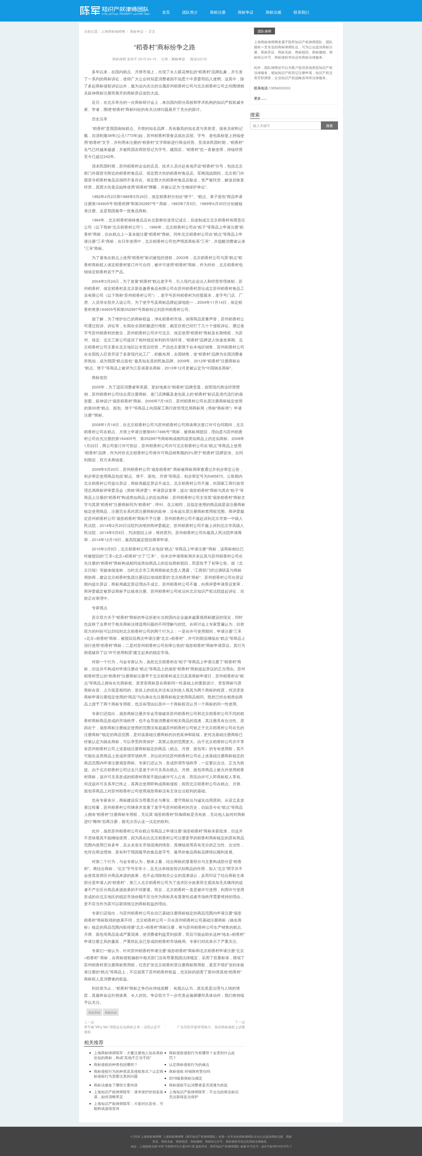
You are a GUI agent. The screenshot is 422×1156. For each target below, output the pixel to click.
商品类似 (94, 1012)
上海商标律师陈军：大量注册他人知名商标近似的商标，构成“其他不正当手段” (128, 1055)
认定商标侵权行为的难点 (189, 1064)
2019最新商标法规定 (185, 1078)
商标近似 (111, 1012)
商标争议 (245, 12)
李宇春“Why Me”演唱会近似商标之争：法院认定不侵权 (122, 1029)
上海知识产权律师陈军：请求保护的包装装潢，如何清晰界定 (128, 1094)
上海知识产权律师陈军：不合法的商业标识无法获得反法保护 (204, 1094)
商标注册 (218, 12)
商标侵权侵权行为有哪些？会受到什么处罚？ (202, 1055)
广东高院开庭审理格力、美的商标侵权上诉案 (211, 1026)
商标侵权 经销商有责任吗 (189, 1071)
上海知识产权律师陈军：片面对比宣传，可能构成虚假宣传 (128, 1106)
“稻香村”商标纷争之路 (164, 46)
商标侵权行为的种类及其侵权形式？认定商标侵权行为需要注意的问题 (128, 1074)
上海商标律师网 (114, 10)
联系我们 (301, 12)
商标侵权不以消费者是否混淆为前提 (198, 1084)
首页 (166, 12)
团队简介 (190, 12)
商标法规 (273, 12)
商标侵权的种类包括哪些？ (116, 1064)
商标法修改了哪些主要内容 (116, 1084)
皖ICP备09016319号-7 (277, 1146)
